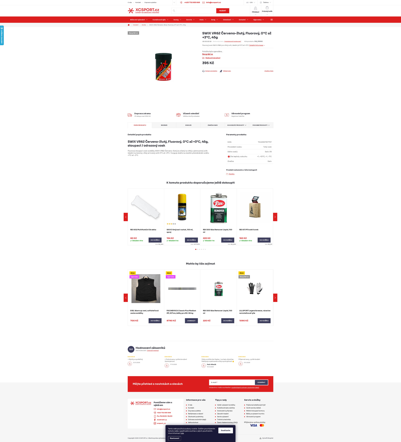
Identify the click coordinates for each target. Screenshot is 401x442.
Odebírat (261, 382)
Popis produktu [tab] (140, 125)
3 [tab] (199, 249)
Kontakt (138, 2)
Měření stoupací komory (255, 411)
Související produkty (235, 125)
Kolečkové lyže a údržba (226, 408)
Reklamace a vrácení (195, 414)
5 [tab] (203, 249)
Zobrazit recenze (153, 350)
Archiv (231, 174)
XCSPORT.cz (162, 420)
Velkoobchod (193, 422)
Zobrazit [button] (191, 321)
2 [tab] (197, 249)
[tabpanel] (146, 217)
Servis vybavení (222, 416)
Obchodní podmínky (195, 417)
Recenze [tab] (164, 125)
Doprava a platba (150, 2)
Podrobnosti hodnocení (232, 41)
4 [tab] (201, 249)
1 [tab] (195, 249)
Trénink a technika (224, 419)
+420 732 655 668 (164, 413)
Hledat (222, 11)
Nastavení (174, 438)
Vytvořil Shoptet (267, 438)
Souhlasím (225, 430)
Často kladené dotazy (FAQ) (227, 422)
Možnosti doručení (213, 58)
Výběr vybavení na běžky (226, 405)
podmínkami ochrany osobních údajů (245, 387)
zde (182, 433)
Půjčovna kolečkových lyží (255, 405)
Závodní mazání (222, 414)
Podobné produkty (260, 125)
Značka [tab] (213, 125)
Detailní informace (256, 45)
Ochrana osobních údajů (197, 420)
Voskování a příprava (224, 411)
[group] (146, 298)
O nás (130, 2)
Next (275, 217)
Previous (126, 217)
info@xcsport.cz (163, 409)
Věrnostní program (253, 416)
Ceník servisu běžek (253, 408)
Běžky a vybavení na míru (255, 414)
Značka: (269, 71)
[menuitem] (139, 19)
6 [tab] (205, 249)
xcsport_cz (161, 423)
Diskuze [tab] (188, 125)
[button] (146, 320)
